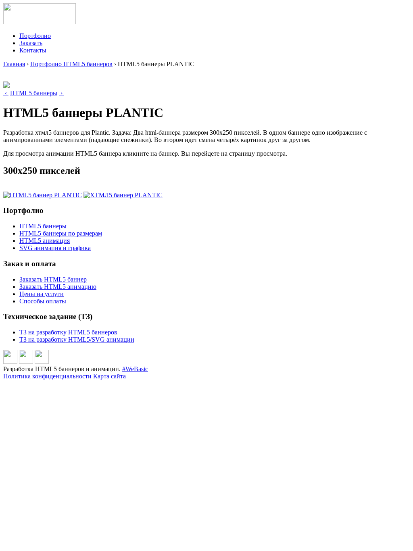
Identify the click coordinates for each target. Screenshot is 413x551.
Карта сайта (109, 376)
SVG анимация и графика (55, 247)
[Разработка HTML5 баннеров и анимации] (39, 22)
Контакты (32, 50)
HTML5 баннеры (33, 93)
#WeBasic (135, 368)
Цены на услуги (41, 293)
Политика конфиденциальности (47, 376)
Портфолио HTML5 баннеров (71, 64)
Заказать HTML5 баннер (53, 279)
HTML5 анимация (44, 240)
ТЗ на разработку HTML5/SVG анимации (76, 339)
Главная (14, 64)
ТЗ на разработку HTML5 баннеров (68, 332)
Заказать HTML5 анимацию (57, 286)
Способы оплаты (42, 301)
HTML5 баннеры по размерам (60, 233)
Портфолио (35, 35)
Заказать (30, 43)
